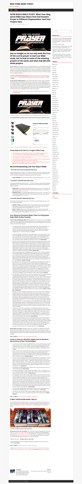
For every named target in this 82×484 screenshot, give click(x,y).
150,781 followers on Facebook (23, 433)
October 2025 (55, 84)
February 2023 (55, 148)
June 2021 (54, 188)
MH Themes (26, 481)
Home (11, 9)
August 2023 (54, 136)
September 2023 (55, 134)
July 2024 (54, 114)
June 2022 (54, 164)
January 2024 (54, 126)
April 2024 (54, 120)
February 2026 (55, 76)
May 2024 (54, 118)
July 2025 (54, 90)
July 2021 (54, 185)
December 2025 (55, 80)
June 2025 (54, 92)
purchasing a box (23, 404)
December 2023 (55, 128)
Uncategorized (55, 198)
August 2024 (54, 112)
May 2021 (54, 189)
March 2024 (54, 122)
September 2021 (55, 181)
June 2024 (54, 116)
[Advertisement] (30, 459)
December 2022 (55, 152)
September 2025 (55, 86)
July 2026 (54, 66)
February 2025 (55, 100)
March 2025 (54, 98)
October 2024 (55, 108)
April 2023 (54, 144)
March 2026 (54, 74)
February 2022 (55, 172)
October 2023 (55, 132)
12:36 (41, 312)
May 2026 (54, 70)
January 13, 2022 (15, 24)
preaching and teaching (41, 219)
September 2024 (55, 110)
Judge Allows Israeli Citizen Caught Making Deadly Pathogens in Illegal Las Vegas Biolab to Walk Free (62, 51)
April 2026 (54, 72)
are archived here (46, 177)
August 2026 (54, 64)
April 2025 (54, 96)
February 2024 (55, 124)
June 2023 (54, 140)
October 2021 (55, 180)
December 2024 (55, 104)
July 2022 (54, 162)
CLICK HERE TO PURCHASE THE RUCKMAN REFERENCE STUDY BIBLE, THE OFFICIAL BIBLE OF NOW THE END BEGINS (28, 147)
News (16, 9)
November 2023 (55, 130)
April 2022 (54, 168)
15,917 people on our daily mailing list (21, 432)
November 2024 (55, 106)
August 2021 (54, 184)
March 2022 (54, 170)
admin (20, 24)
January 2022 (54, 174)
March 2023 (54, 146)
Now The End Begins (45, 449)
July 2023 (54, 138)
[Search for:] (62, 31)
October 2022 (55, 156)
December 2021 (55, 176)
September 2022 (55, 158)
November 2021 (55, 178)
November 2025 (55, 82)
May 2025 (54, 94)
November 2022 (55, 154)
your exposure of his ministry (28, 299)
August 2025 (54, 88)
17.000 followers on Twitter (25, 435)
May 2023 (54, 142)
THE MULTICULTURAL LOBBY (58, 44)
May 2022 (54, 166)
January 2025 (54, 102)
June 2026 (54, 68)
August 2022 (54, 160)
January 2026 (54, 78)
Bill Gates (22, 301)
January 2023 (54, 150)
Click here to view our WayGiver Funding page (27, 336)
